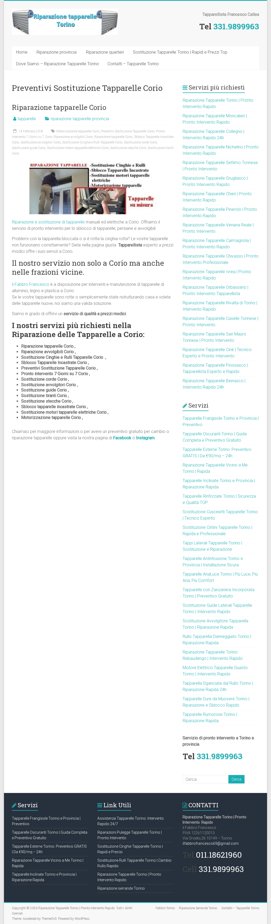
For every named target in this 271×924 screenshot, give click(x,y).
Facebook (122, 437)
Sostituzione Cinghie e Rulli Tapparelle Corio (92, 142)
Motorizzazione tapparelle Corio (77, 131)
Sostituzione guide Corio (28, 148)
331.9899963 (236, 26)
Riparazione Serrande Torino (198, 908)
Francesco (39, 284)
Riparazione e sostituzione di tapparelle (48, 222)
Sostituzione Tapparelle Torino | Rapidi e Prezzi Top (180, 52)
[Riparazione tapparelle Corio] (92, 163)
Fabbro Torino (165, 908)
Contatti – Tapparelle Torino (133, 63)
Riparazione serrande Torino (121, 888)
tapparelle (26, 118)
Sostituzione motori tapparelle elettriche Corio (78, 148)
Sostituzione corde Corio (140, 142)
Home (22, 52)
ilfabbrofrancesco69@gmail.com (211, 843)
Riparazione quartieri (105, 52)
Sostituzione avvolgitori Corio (41, 142)
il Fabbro (20, 284)
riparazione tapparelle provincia (80, 118)
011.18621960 (219, 855)
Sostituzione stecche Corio (128, 148)
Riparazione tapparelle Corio (59, 107)
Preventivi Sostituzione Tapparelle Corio (127, 131)
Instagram (145, 437)
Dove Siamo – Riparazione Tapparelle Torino (57, 63)
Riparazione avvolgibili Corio (73, 137)
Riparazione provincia (56, 52)
